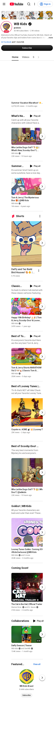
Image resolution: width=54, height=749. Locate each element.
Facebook (7, 42)
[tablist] (27, 57)
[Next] (42, 136)
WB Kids (14, 153)
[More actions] (40, 216)
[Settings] (34, 4)
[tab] (15, 57)
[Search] (29, 4)
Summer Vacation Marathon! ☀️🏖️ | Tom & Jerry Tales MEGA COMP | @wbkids (27, 103)
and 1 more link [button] (18, 42)
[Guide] (4, 4)
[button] (6, 27)
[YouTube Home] (16, 4)
